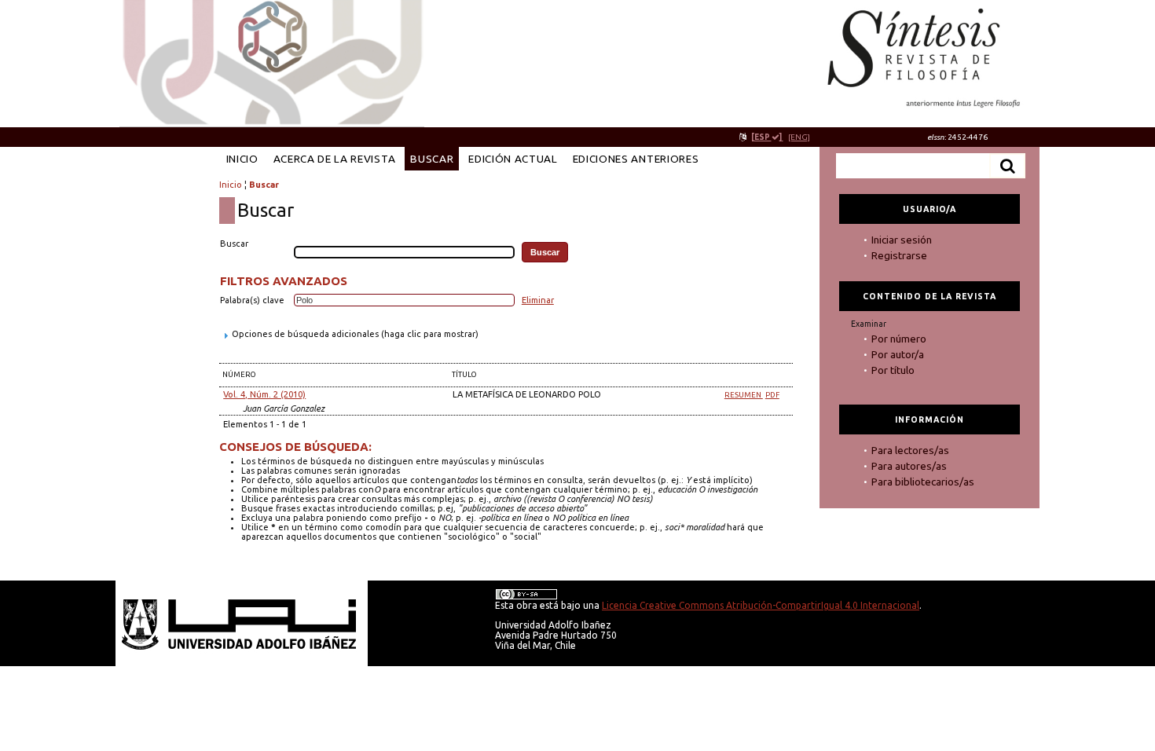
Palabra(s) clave (252, 300)
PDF (772, 394)
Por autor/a (897, 354)
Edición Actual (512, 158)
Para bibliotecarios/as (922, 481)
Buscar (431, 158)
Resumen (743, 394)
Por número (898, 338)
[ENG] (799, 137)
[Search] (1007, 165)
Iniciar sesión (901, 239)
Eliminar (538, 300)
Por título (893, 370)
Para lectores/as (910, 450)
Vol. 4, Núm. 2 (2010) (264, 394)
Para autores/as (909, 466)
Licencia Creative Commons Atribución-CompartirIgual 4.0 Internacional (760, 605)
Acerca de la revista (334, 158)
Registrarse (899, 255)
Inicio (242, 158)
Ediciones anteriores (636, 158)
